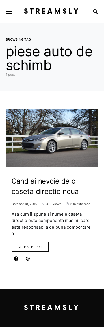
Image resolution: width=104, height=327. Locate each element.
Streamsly (52, 11)
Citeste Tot (30, 247)
